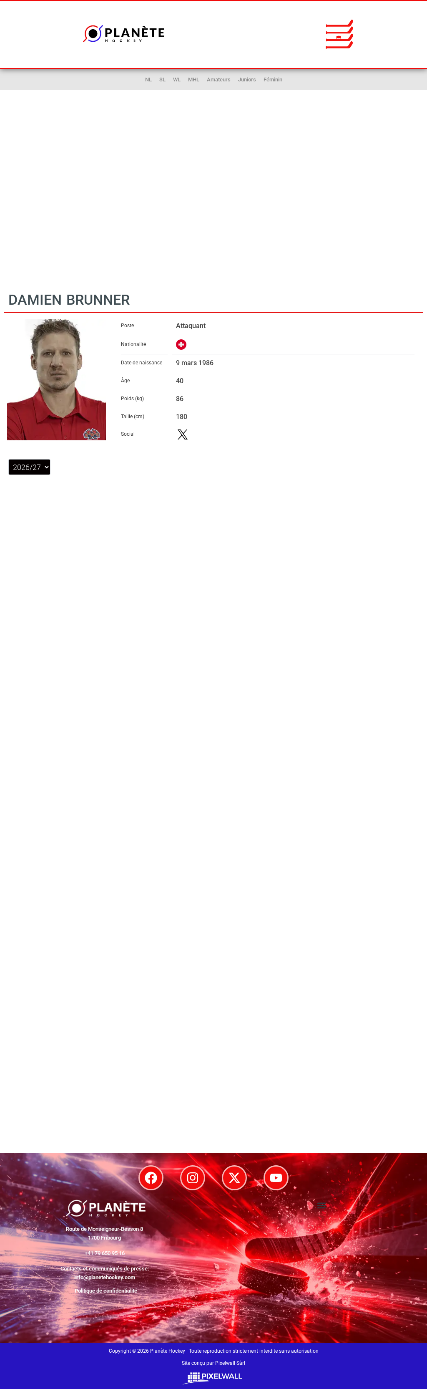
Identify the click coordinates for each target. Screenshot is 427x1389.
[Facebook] (150, 1177)
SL (162, 79)
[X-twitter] (234, 1177)
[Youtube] (276, 1177)
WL (177, 79)
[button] (339, 34)
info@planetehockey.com (104, 1277)
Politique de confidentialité (106, 1291)
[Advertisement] (213, 200)
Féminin (273, 79)
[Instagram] (192, 1177)
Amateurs (219, 79)
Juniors (247, 79)
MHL (193, 79)
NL (148, 79)
